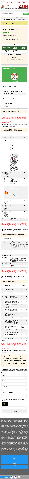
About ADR (14, 458)
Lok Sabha (8, 10)
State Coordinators (14, 460)
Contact (14, 463)
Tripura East (24, 17)
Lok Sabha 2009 (10, 17)
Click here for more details (14, 54)
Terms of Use (14, 465)
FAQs (15, 468)
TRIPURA (18, 17)
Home (2, 10)
